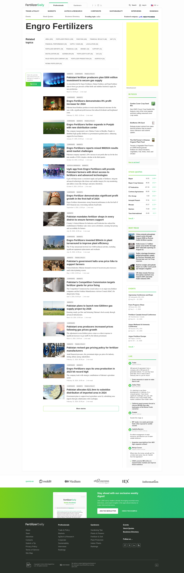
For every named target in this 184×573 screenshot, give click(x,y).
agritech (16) (100, 59)
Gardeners (77, 5)
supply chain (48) (76, 44)
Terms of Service (32, 550)
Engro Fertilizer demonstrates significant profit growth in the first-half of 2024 (92, 197)
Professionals (58, 5)
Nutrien (131, 209)
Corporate (96, 11)
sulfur (98, 16)
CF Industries (134, 187)
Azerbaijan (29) (68, 54)
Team (28, 533)
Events (28, 16)
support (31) (97, 49)
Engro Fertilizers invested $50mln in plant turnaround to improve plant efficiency (89, 242)
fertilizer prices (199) (64, 39)
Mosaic (131, 205)
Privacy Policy (31, 546)
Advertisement (131, 88)
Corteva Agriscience (136, 192)
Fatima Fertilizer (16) (53, 63)
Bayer (131, 178)
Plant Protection (97, 540)
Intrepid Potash (134, 200)
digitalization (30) (52, 54)
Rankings (154, 11)
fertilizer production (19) (81, 59)
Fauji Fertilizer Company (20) (56, 59)
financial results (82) (98, 39)
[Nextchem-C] (147, 16)
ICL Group (132, 196)
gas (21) (99, 54)
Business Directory (72, 16)
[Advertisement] (142, 54)
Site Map (29, 553)
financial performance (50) (56, 44)
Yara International (135, 213)
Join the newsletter (108, 511)
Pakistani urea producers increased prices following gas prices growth (90, 328)
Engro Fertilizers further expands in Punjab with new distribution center (90, 126)
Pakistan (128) (81, 39)
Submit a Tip (31, 543)
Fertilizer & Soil (97, 537)
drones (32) (84, 49)
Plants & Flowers (97, 533)
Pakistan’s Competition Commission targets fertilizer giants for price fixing (91, 284)
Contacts (29, 540)
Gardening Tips (97, 530)
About (28, 530)
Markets (52, 11)
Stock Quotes (48, 16)
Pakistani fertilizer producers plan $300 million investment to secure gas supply (92, 79)
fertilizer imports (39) (54, 49)
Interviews (136, 11)
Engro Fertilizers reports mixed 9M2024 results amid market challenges (92, 149)
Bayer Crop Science (136, 183)
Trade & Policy (32, 11)
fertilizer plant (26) (85, 54)
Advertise (29, 537)
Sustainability (116, 11)
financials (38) (71, 49)
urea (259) (49, 39)
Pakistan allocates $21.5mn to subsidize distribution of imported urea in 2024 (88, 391)
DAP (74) (113, 39)
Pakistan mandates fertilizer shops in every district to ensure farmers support (90, 218)
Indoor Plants (96, 543)
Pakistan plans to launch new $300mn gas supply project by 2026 (89, 307)
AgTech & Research (73, 11)
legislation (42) (92, 44)
